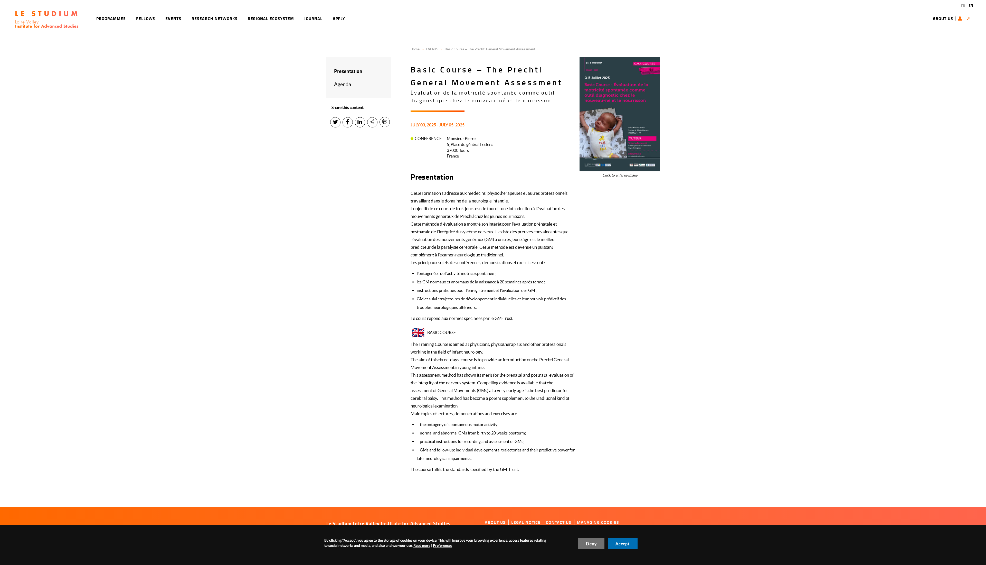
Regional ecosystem (271, 18)
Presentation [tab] (348, 71)
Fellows (145, 18)
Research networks (214, 18)
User (961, 18)
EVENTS (432, 49)
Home (415, 49)
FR (963, 5)
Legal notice (526, 522)
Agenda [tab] (342, 84)
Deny (591, 543)
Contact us (558, 522)
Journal (313, 18)
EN (971, 5)
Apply (339, 18)
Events (173, 18)
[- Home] (46, 19)
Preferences (442, 545)
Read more (421, 545)
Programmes (111, 18)
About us (943, 18)
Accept (622, 543)
